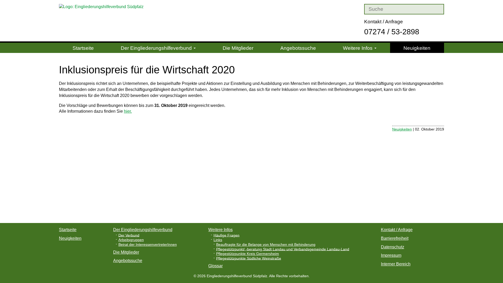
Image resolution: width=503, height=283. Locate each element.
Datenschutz (392, 247)
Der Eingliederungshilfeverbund (142, 229)
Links (218, 240)
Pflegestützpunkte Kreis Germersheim (247, 254)
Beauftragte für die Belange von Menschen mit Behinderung (265, 245)
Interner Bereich (396, 264)
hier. (128, 111)
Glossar (215, 266)
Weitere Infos (358, 48)
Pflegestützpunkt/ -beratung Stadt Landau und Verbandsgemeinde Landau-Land (282, 249)
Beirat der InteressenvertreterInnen (147, 245)
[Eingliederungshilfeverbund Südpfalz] (104, 6)
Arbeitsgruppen (131, 240)
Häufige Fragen (226, 235)
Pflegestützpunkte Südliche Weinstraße (248, 258)
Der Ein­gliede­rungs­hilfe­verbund (157, 48)
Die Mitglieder (238, 48)
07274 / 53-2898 (391, 32)
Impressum (391, 255)
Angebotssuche (298, 48)
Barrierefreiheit (394, 238)
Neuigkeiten (416, 48)
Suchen (358, 9)
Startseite (83, 48)
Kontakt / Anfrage (383, 21)
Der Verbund (128, 235)
